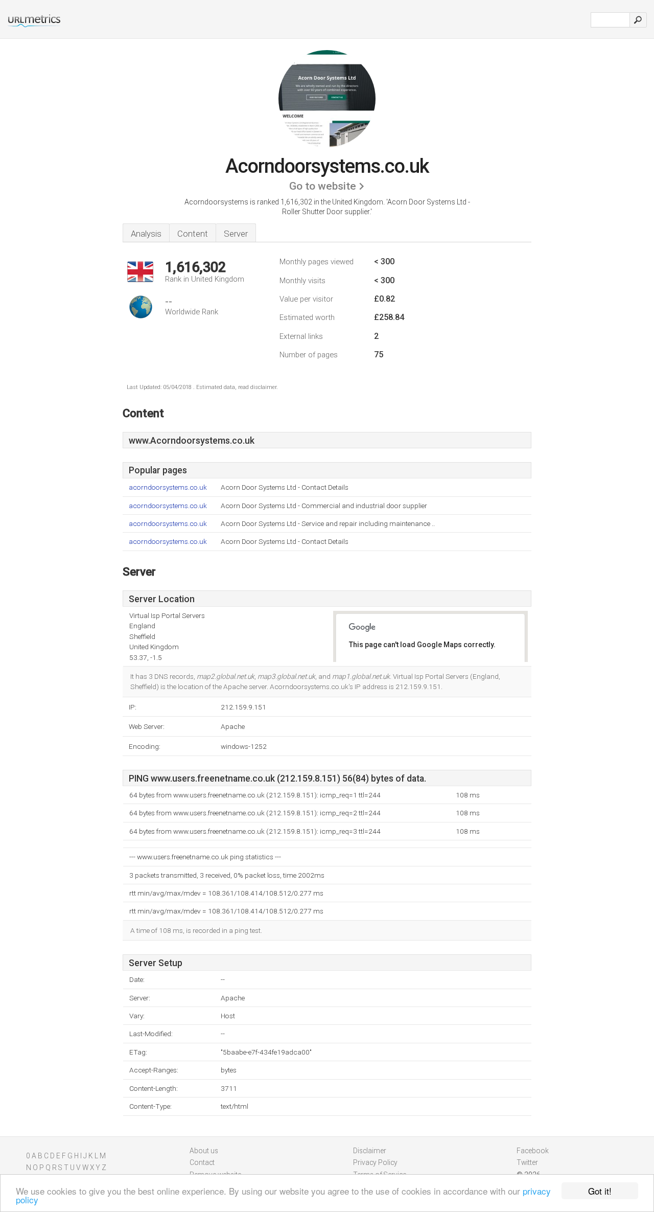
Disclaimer (369, 1151)
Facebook (533, 1151)
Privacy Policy (375, 1162)
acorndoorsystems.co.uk (168, 487)
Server (236, 233)
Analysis (146, 233)
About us (204, 1151)
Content (192, 233)
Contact (202, 1162)
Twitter (527, 1162)
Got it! (600, 1190)
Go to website (322, 186)
